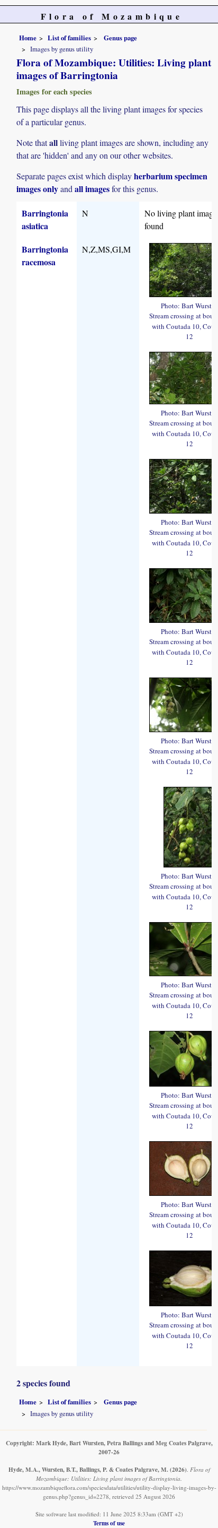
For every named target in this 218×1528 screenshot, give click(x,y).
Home (28, 37)
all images (92, 189)
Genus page (120, 37)
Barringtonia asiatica (45, 219)
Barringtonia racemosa (45, 255)
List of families (69, 37)
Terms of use (109, 1522)
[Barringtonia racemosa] (190, 826)
